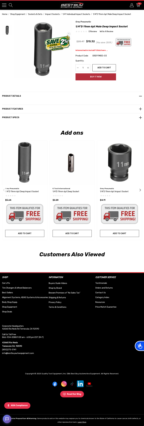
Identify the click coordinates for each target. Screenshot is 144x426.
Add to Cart (104, 67)
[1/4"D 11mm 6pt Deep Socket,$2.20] (72, 162)
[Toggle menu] (4, 5)
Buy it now (96, 77)
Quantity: (80, 61)
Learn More (82, 422)
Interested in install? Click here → (92, 50)
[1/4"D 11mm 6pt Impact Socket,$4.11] (119, 162)
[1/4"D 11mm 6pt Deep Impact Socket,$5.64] (24, 162)
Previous (4, 190)
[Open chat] (7, 419)
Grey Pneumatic (83, 22)
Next (140, 190)
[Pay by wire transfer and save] (57, 43)
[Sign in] (131, 5)
